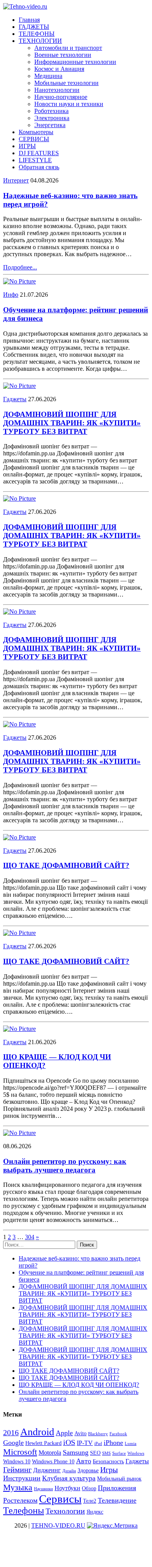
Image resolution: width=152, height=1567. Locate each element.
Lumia (130, 1443)
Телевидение (117, 1500)
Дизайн (69, 1471)
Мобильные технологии (66, 83)
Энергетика (49, 125)
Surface (119, 1453)
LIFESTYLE (35, 160)
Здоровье (88, 1470)
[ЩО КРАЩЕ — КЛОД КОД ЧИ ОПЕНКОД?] (19, 1028)
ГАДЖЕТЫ (34, 26)
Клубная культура (68, 1478)
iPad (98, 1443)
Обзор (89, 1488)
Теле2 (89, 1501)
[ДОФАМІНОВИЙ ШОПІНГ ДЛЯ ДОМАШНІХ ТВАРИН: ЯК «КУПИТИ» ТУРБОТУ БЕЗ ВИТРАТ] (19, 385)
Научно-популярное (60, 97)
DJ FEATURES (39, 153)
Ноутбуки (67, 1488)
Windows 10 (16, 1461)
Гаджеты (15, 399)
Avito (80, 1433)
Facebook (118, 1434)
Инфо (10, 294)
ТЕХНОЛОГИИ (40, 40)
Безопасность (108, 1461)
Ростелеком (20, 1500)
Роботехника (51, 111)
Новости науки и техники (68, 104)
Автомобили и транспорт (68, 47)
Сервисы (60, 1499)
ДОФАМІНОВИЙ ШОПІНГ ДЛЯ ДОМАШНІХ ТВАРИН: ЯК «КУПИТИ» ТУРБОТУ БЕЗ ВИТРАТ (72, 423)
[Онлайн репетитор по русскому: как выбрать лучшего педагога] (19, 1133)
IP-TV (85, 1443)
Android (37, 1432)
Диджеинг (47, 1470)
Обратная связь (39, 167)
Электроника (51, 118)
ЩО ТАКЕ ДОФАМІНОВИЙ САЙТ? (66, 865)
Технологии (65, 1511)
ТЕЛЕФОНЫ (37, 33)
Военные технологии (62, 54)
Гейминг (17, 1469)
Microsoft (20, 1452)
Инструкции (22, 1478)
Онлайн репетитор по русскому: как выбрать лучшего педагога (64, 1165)
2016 (11, 1432)
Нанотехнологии (57, 90)
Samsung (75, 1452)
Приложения (117, 1488)
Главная (29, 19)
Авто (83, 1461)
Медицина (48, 76)
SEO (95, 1453)
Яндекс (95, 1512)
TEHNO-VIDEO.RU (58, 1525)
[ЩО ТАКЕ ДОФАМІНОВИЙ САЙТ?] (19, 837)
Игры (109, 1469)
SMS (106, 1453)
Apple (64, 1433)
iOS (69, 1442)
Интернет (16, 180)
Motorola (50, 1452)
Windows (135, 1453)
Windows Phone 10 (53, 1461)
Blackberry (98, 1434)
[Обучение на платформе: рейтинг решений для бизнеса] (19, 281)
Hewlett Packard (43, 1443)
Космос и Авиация (59, 69)
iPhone (113, 1443)
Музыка (17, 1487)
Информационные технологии (75, 61)
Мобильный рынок (119, 1479)
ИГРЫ (27, 146)
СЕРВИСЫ (34, 139)
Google (13, 1443)
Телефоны (23, 1510)
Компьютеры (36, 132)
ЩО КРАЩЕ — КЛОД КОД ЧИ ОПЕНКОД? (79, 1384)
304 (29, 1237)
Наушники (43, 1489)
